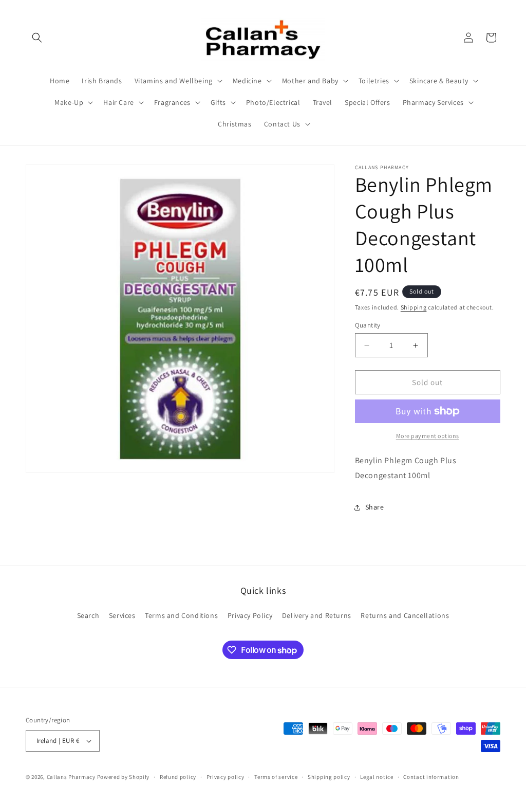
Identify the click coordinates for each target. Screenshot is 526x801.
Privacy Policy (250, 615)
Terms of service (275, 776)
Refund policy (178, 776)
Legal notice (376, 776)
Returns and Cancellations (405, 615)
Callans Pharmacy (71, 776)
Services (122, 615)
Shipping (414, 307)
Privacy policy (225, 776)
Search (88, 615)
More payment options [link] (427, 436)
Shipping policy (329, 776)
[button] (37, 37)
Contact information (431, 776)
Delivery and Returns (316, 615)
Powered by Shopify (123, 776)
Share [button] (374, 507)
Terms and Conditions (181, 615)
